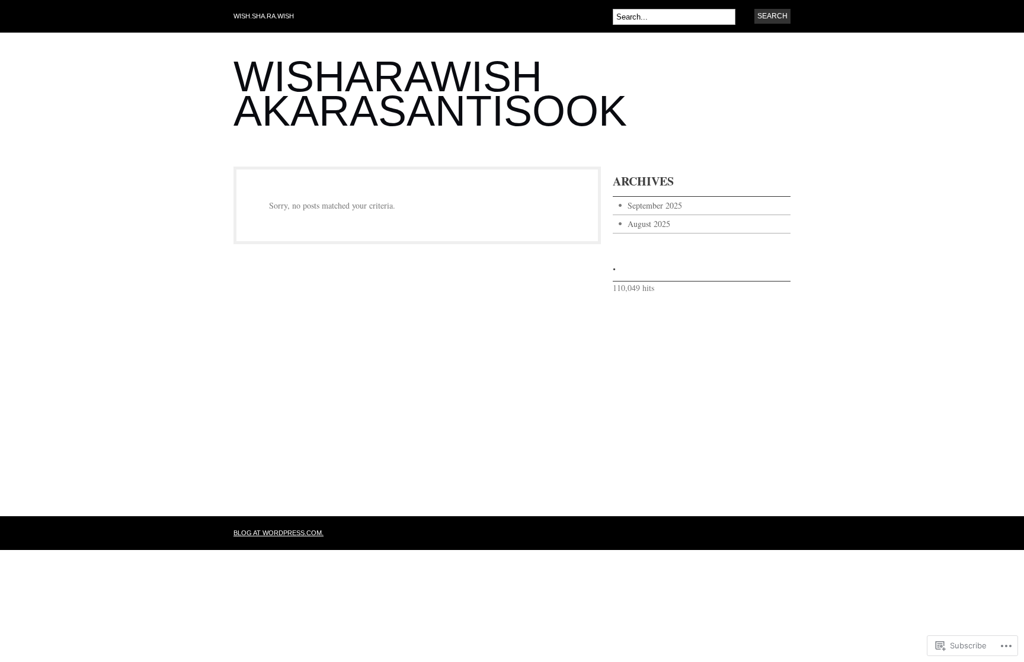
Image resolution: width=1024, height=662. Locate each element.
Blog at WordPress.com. (278, 532)
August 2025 (649, 223)
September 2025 (655, 205)
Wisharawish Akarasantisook (430, 94)
